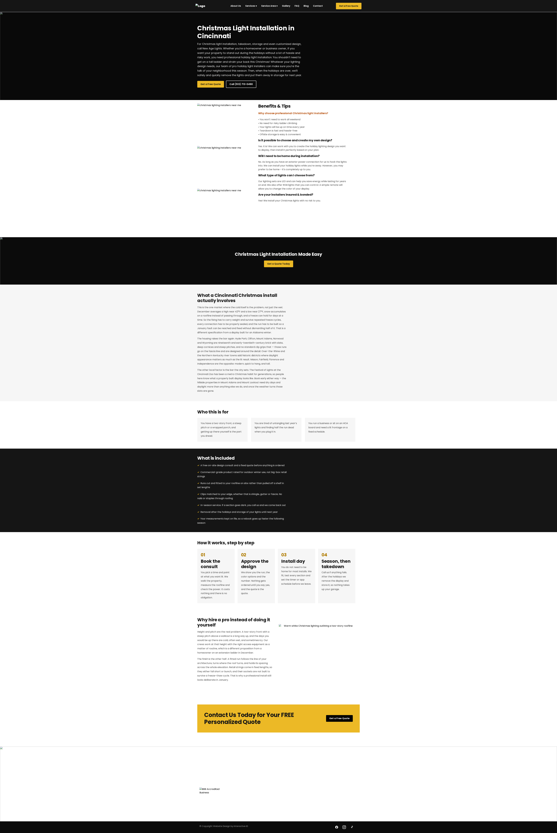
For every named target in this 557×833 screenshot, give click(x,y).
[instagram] (344, 827)
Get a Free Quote (348, 6)
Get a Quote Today (278, 263)
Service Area (269, 5)
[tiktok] (352, 827)
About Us (235, 5)
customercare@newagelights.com (217, 783)
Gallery (286, 5)
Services (251, 5)
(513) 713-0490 (207, 779)
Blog (306, 5)
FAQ (297, 5)
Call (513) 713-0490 (241, 84)
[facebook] (337, 827)
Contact (318, 5)
